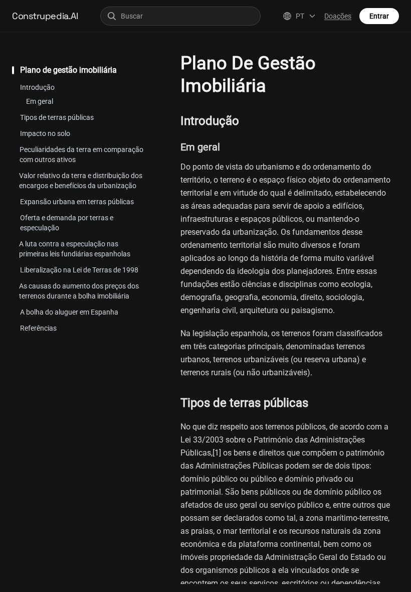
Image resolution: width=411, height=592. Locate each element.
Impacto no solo (45, 133)
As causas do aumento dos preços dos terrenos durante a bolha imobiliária (79, 291)
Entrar (379, 16)
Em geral (39, 101)
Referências (38, 328)
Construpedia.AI (45, 16)
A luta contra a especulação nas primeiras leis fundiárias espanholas (74, 249)
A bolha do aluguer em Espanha (69, 312)
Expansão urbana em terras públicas (77, 202)
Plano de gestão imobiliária (68, 70)
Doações (337, 16)
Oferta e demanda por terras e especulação (66, 223)
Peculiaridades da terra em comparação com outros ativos (81, 154)
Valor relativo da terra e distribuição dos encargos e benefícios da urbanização (80, 181)
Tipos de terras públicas (57, 117)
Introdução (37, 87)
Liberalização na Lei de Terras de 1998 (79, 270)
